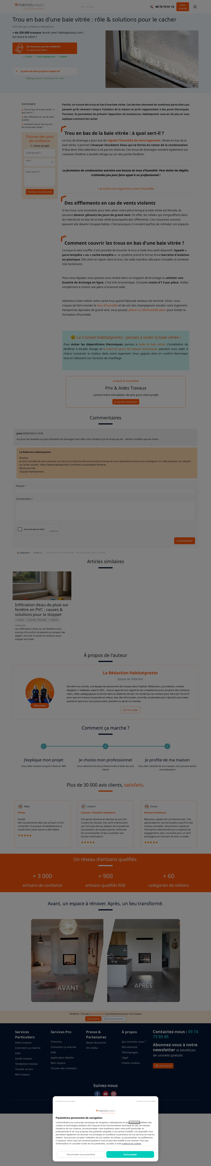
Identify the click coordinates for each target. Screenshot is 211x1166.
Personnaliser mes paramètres (81, 1154)
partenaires (134, 1122)
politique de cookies (131, 1143)
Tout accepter (130, 1154)
